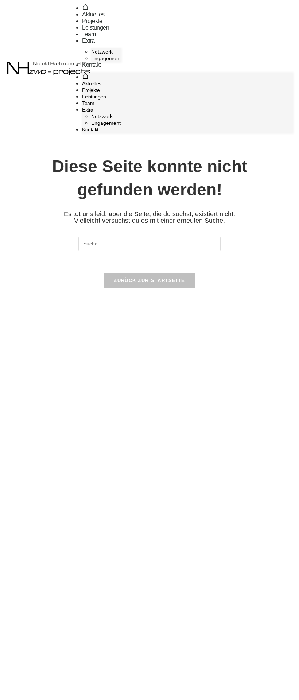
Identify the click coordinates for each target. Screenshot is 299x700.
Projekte (92, 21)
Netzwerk (102, 52)
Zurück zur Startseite (149, 280)
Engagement (106, 58)
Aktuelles (93, 14)
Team (89, 34)
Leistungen (95, 27)
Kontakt (91, 65)
